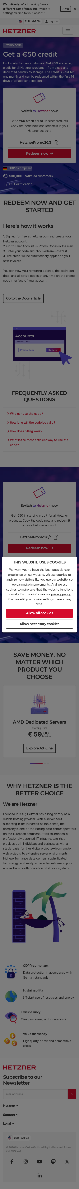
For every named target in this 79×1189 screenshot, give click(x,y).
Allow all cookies (39, 613)
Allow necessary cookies (39, 624)
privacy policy (61, 594)
